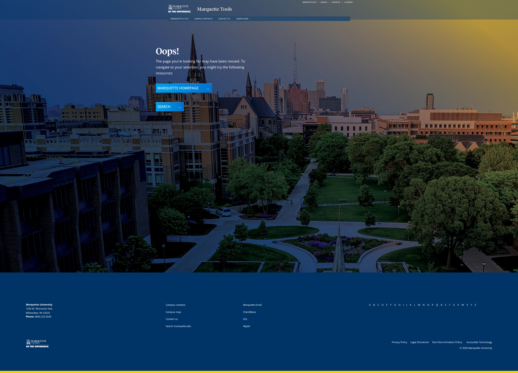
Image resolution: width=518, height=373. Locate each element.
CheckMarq (249, 312)
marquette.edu (309, 2)
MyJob (246, 326)
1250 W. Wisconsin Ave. (39, 308)
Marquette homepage (177, 88)
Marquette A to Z (179, 18)
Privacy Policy (399, 342)
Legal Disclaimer (419, 342)
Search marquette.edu (178, 326)
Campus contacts (203, 18)
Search (324, 2)
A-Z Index (349, 2)
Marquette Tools (214, 9)
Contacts (336, 2)
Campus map (242, 18)
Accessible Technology (479, 342)
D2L (245, 319)
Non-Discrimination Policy (447, 342)
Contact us (224, 18)
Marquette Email (252, 304)
